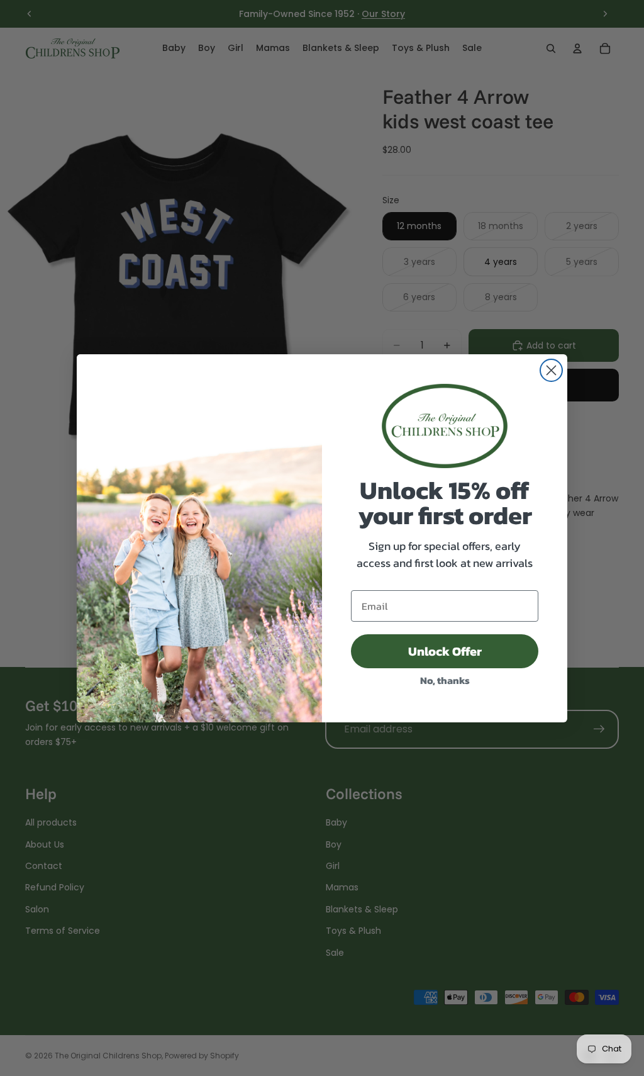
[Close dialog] (551, 370)
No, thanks (445, 680)
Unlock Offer (445, 651)
